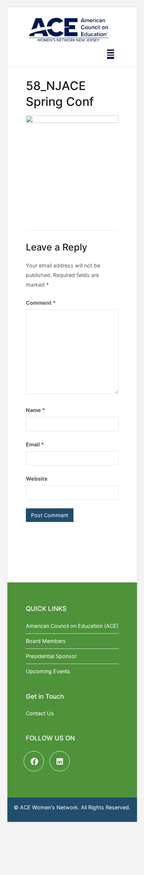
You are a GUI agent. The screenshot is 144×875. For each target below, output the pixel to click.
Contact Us (40, 713)
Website (37, 478)
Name (35, 410)
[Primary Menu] (110, 54)
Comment (41, 303)
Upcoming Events (48, 671)
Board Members (46, 641)
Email (35, 444)
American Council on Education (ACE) (72, 626)
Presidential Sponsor (51, 656)
